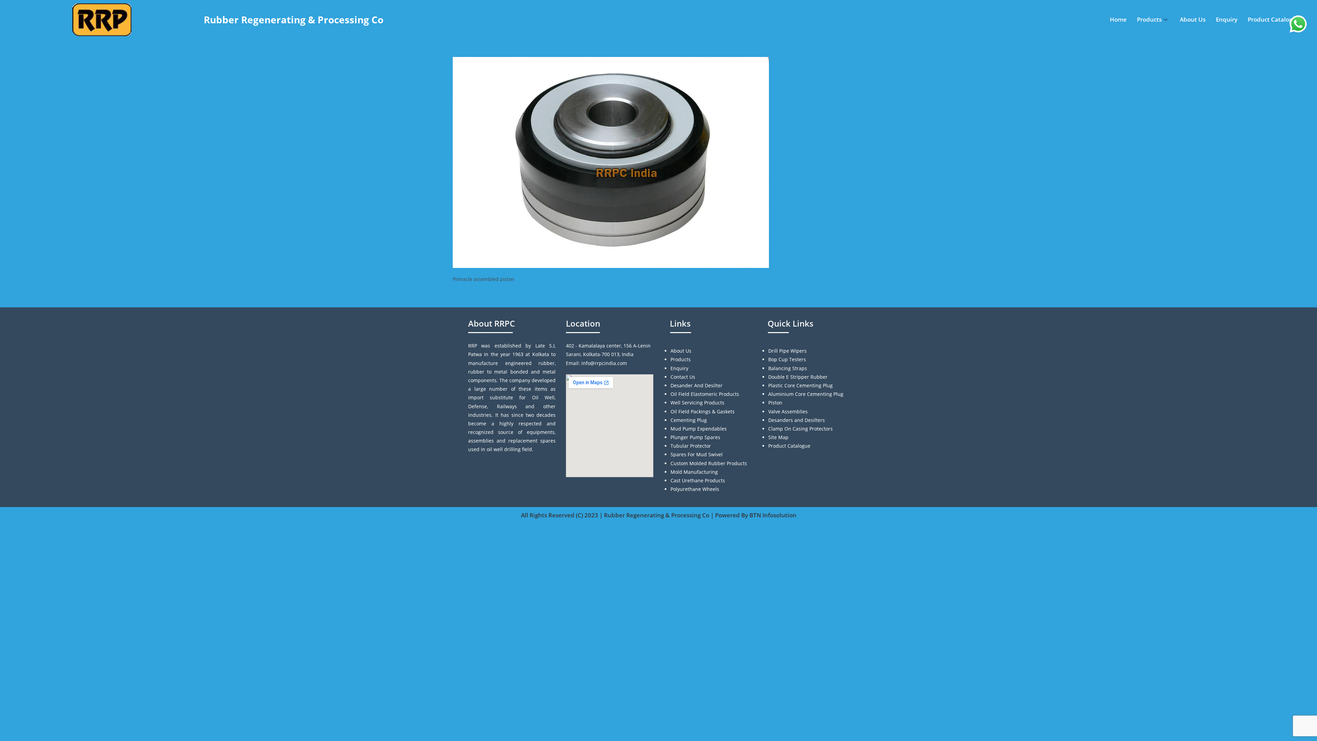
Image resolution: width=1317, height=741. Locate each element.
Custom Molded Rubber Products (709, 463)
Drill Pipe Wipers (787, 351)
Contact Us (683, 377)
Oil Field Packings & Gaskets (703, 411)
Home (1118, 19)
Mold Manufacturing (694, 472)
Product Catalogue (1274, 19)
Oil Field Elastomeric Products (705, 394)
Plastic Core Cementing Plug (800, 385)
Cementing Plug (689, 420)
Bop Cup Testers (787, 359)
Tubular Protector (691, 446)
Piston (775, 402)
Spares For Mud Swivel (697, 454)
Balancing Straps (787, 368)
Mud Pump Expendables (699, 428)
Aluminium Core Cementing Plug (805, 394)
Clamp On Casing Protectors (800, 428)
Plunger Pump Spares (695, 437)
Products (1149, 19)
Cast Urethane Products (698, 480)
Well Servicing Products (697, 402)
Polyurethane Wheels (695, 489)
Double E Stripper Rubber (798, 377)
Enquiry (1226, 19)
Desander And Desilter (697, 385)
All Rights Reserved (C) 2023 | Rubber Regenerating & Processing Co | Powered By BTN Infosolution (658, 515)
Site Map (778, 437)
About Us (1193, 19)
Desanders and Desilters (796, 420)
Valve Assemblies (788, 411)
